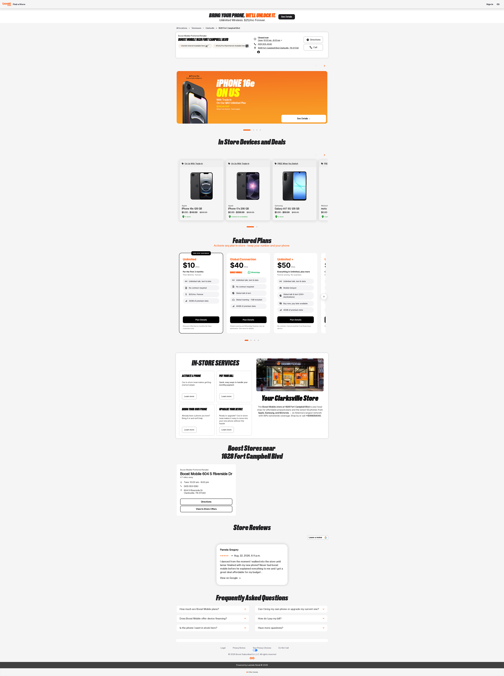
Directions (313, 39)
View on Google (231, 578)
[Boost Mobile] (7, 4)
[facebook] (258, 52)
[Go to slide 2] (253, 130)
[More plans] (324, 296)
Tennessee (196, 28)
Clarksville (210, 28)
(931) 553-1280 (191, 486)
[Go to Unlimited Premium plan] (258, 340)
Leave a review (316, 537)
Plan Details (201, 319)
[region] (252, 294)
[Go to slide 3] (256, 130)
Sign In (489, 4)
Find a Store (19, 4)
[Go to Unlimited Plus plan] (254, 340)
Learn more (189, 396)
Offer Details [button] (252, 672)
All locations (181, 28)
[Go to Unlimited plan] (246, 340)
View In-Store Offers (206, 509)
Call (313, 47)
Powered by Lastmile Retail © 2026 (252, 665)
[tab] (252, 672)
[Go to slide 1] (247, 130)
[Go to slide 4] (260, 130)
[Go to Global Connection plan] (251, 340)
